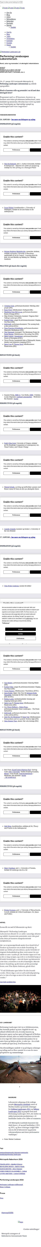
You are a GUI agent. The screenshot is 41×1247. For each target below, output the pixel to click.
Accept (20, 629)
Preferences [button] (6, 623)
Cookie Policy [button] (29, 618)
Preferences (20, 638)
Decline (20, 634)
